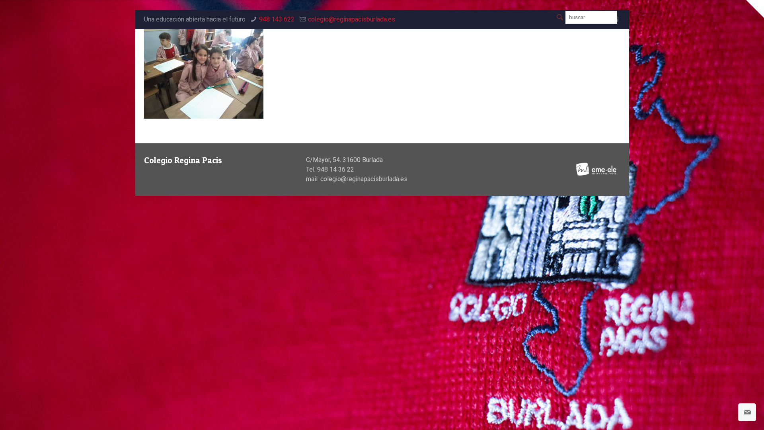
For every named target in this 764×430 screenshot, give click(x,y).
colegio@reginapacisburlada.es (351, 19)
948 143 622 (276, 19)
